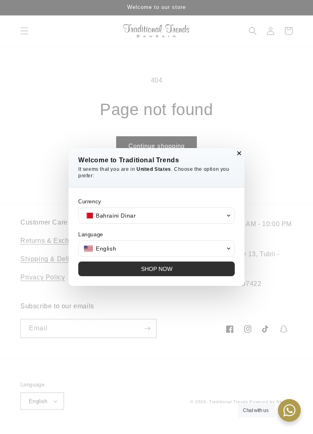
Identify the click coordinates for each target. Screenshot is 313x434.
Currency (89, 201)
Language (90, 234)
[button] (156, 215)
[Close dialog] (239, 153)
